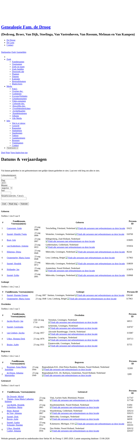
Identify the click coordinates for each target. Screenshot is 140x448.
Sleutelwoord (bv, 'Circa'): (12, 196)
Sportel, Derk (12, 416)
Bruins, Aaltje (13, 344)
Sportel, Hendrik (14, 263)
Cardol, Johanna (14, 431)
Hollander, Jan (13, 269)
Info (8, 121)
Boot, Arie (11, 240)
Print (8, 152)
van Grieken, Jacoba (15, 333)
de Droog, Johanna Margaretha (14, 374)
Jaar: (3, 190)
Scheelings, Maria (14, 407)
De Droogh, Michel (15, 396)
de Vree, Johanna (14, 413)
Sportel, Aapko (13, 422)
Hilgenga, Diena (14, 252)
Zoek (13, 52)
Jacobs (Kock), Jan (15, 321)
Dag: (3, 180)
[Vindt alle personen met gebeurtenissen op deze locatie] (100, 228)
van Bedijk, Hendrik (15, 405)
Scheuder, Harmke (15, 425)
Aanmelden (21, 52)
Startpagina (6, 52)
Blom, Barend (13, 411)
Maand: (4, 185)
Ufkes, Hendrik (13, 428)
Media (9, 86)
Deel (3, 152)
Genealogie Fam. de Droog (26, 26)
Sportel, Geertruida (15, 327)
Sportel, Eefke (13, 275)
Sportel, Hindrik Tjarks (17, 234)
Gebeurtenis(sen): (8, 175)
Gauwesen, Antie (14, 228)
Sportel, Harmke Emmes (17, 295)
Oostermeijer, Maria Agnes (18, 258)
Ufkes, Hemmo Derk (16, 339)
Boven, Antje (12, 419)
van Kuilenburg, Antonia (17, 246)
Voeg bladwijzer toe (19, 152)
